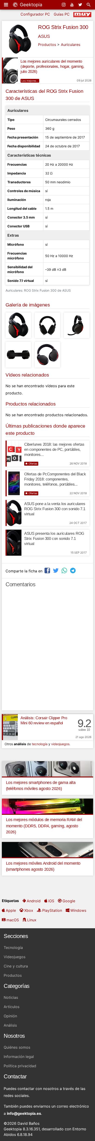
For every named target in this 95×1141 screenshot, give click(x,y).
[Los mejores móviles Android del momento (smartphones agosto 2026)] (47, 849)
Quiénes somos (17, 1047)
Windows (78, 910)
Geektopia (30, 4)
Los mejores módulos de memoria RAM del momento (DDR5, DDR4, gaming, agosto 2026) (44, 825)
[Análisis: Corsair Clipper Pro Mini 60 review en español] (10, 727)
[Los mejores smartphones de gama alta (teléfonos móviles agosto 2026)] (47, 768)
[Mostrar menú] (6, 4)
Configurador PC (35, 14)
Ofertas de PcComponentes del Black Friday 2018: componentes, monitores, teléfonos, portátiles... (55, 479)
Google (68, 901)
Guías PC (62, 14)
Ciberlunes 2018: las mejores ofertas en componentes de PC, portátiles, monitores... (54, 449)
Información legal (19, 1056)
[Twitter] (81, 4)
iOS (51, 901)
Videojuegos (14, 956)
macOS (12, 920)
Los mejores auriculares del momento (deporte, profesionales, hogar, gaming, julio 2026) (52, 66)
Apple (11, 910)
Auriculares (70, 44)
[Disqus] (47, 651)
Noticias (11, 997)
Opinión (10, 1016)
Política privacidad (20, 1066)
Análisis (10, 1025)
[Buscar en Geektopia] (89, 4)
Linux (31, 920)
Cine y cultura (16, 966)
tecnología (40, 744)
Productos (47, 44)
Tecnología (13, 947)
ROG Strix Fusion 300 (63, 27)
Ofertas (33, 463)
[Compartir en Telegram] (73, 570)
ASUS (44, 36)
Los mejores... (29, 80)
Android (34, 901)
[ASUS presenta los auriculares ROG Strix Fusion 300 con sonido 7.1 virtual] (13, 543)
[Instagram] (64, 4)
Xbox (28, 910)
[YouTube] (72, 4)
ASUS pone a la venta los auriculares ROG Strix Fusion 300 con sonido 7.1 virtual (54, 509)
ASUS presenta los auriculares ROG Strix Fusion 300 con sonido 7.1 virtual (54, 538)
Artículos (11, 1006)
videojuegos (60, 744)
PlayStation (52, 910)
